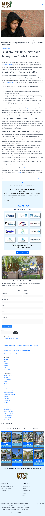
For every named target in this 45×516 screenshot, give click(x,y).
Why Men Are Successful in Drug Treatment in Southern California (18, 353)
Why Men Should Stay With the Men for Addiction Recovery (17, 350)
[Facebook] (43, 503)
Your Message (5, 317)
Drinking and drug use (7, 64)
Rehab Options (7, 409)
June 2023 (6, 363)
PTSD (5, 405)
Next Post (41, 178)
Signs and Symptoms (8, 413)
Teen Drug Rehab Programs (26, 167)
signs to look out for (8, 82)
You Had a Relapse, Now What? (11, 338)
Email (3, 305)
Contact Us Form (5, 490)
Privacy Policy (25, 493)
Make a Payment (26, 492)
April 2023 (6, 367)
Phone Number (5, 299)
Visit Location (6, 446)
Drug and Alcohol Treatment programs (20, 169)
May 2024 (6, 361)
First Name (4, 293)
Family (5, 388)
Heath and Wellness (8, 392)
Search (2, 330)
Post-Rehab (6, 402)
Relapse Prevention (8, 411)
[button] (22, 267)
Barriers (6, 377)
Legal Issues (6, 398)
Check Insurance (26, 490)
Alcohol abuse (30, 108)
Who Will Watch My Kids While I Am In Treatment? (15, 342)
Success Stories (7, 417)
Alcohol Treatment (8, 375)
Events (5, 385)
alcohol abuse (34, 127)
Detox (5, 381)
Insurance (6, 396)
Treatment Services (26, 486)
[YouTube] (40, 503)
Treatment (6, 419)
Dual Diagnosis (7, 383)
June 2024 (6, 359)
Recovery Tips (7, 407)
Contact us (19, 172)
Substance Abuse (8, 415)
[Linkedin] (37, 503)
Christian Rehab (7, 379)
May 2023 (6, 365)
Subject (3, 311)
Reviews (24, 488)
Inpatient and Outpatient (9, 394)
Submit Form (7, 326)
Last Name (25, 293)
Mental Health (7, 400)
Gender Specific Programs (9, 390)
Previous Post (5, 178)
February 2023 (7, 369)
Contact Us (24, 495)
